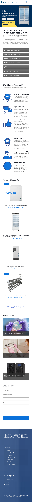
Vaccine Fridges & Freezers (13, 50)
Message (5, 403)
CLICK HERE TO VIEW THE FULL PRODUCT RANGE (16, 307)
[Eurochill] (9, 2)
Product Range (10, 455)
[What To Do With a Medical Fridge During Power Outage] (16, 370)
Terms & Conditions (8, 495)
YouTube (8, 487)
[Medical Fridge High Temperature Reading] (16, 326)
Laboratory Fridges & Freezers (13, 75)
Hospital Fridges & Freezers (13, 62)
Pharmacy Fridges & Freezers (13, 58)
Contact (9, 461)
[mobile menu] (30, 2)
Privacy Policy (16, 495)
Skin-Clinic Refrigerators (12, 71)
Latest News (8, 315)
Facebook (7, 484)
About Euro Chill (11, 452)
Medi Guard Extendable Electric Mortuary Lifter (16, 295)
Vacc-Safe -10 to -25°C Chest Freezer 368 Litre (16, 205)
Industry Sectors (11, 457)
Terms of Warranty (24, 495)
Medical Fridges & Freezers (13, 54)
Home (8, 450)
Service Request (11, 464)
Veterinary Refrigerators (12, 67)
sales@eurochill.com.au (11, 482)
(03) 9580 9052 (9, 479)
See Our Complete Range (8, 22)
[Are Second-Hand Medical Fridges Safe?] (16, 348)
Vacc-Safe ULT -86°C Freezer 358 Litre (16, 266)
